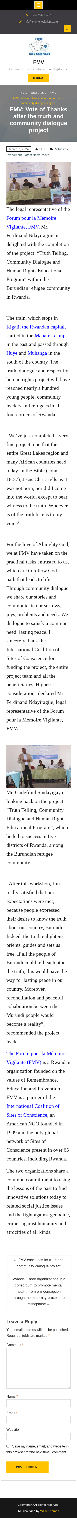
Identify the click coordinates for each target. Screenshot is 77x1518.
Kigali (12, 327)
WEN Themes (49, 1511)
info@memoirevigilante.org (41, 21)
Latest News (32, 155)
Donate (38, 77)
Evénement (14, 155)
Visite (45, 155)
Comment (14, 1345)
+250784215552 (41, 15)
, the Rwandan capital (42, 327)
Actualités (61, 149)
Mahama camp (50, 335)
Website (12, 1429)
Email (11, 1413)
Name (12, 1396)
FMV (38, 62)
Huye (12, 353)
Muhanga (37, 353)
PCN (42, 149)
